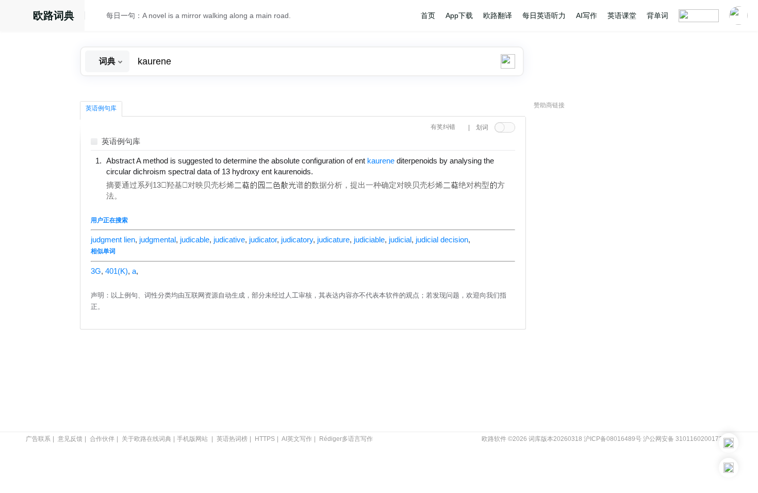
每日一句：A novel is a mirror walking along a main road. (198, 15)
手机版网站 (192, 438)
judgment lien (113, 240)
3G (96, 271)
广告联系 (38, 438)
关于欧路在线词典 (146, 438)
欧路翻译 (497, 15)
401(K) (116, 271)
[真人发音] (330, 171)
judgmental (157, 240)
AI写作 (586, 15)
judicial (400, 240)
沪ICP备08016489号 (612, 438)
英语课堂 (621, 15)
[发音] (98, 17)
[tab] (101, 109)
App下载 (459, 15)
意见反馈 (70, 438)
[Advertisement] (611, 270)
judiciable (369, 240)
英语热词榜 (232, 438)
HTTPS (265, 438)
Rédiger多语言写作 (346, 438)
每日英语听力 (544, 15)
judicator (263, 240)
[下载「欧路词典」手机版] (728, 443)
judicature (333, 240)
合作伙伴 (102, 438)
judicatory (297, 240)
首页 (428, 15)
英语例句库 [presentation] (101, 108)
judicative (229, 240)
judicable (194, 240)
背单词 (657, 15)
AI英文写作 (297, 438)
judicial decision (442, 240)
